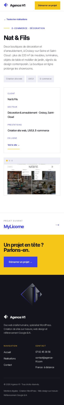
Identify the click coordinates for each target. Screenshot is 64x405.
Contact (8, 364)
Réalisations (10, 358)
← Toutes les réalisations (15, 19)
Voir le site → (14, 145)
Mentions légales (11, 391)
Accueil (7, 352)
